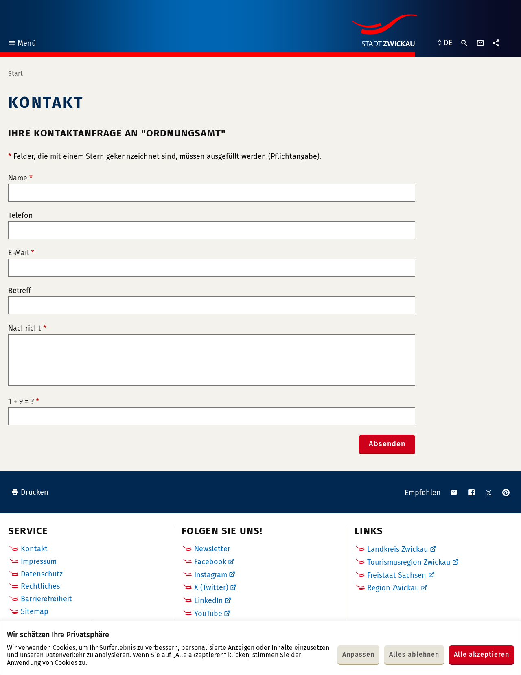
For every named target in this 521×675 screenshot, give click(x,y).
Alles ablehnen (414, 654)
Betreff (19, 291)
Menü (22, 44)
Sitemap (34, 611)
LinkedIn (208, 600)
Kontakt (34, 548)
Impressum (39, 561)
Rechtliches (40, 586)
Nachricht (27, 328)
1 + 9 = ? (23, 401)
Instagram (210, 574)
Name (20, 178)
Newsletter (212, 548)
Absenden (387, 443)
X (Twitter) (211, 587)
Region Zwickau (393, 587)
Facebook (210, 561)
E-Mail (21, 253)
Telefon (20, 215)
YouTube (208, 613)
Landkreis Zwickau (397, 549)
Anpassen (358, 654)
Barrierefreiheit (46, 598)
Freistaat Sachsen (396, 575)
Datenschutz (42, 574)
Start (15, 73)
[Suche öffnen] (464, 43)
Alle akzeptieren (481, 654)
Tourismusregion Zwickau (408, 562)
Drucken (34, 492)
